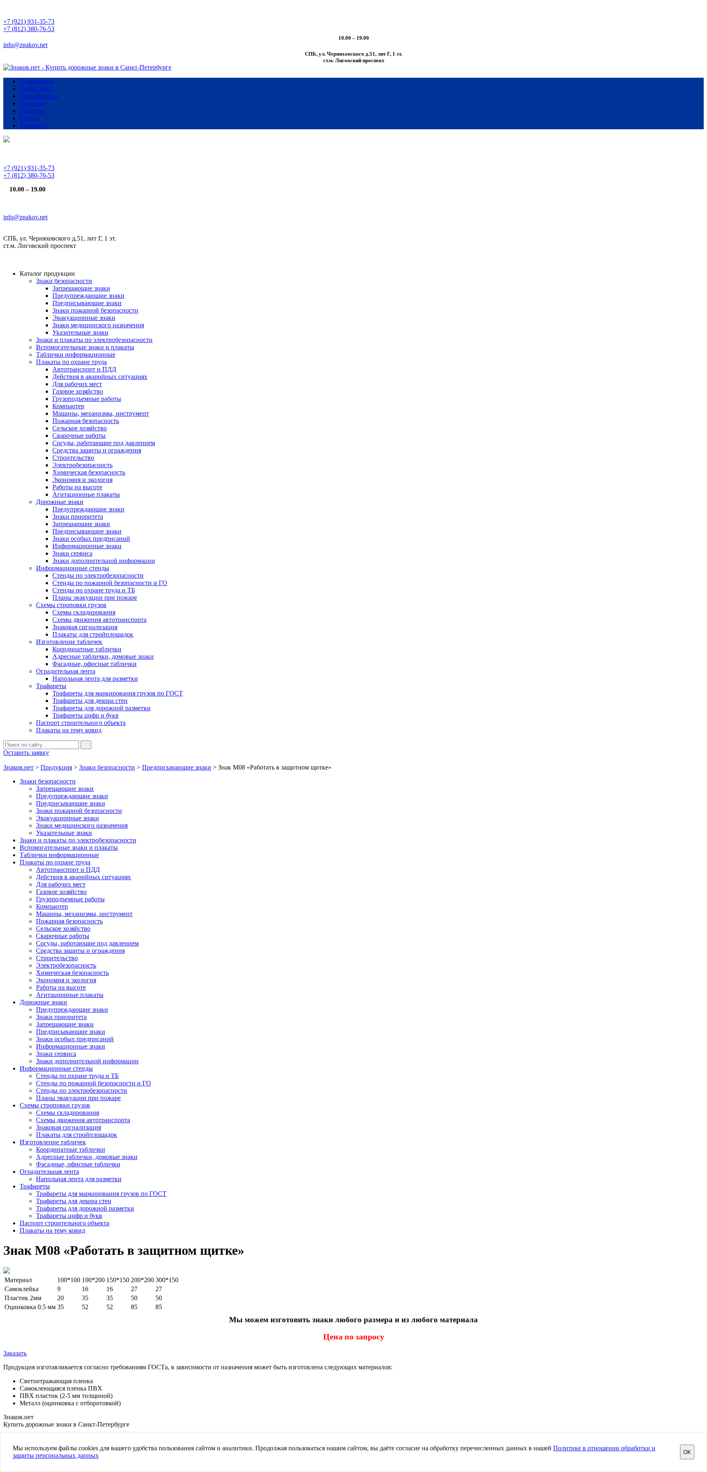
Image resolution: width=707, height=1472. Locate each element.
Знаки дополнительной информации (103, 560)
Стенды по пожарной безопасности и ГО (109, 582)
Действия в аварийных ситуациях (99, 376)
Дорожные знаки (59, 501)
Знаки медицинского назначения (98, 325)
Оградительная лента (65, 671)
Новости (32, 110)
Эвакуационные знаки (83, 317)
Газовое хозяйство (77, 391)
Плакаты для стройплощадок (92, 634)
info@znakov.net (25, 44)
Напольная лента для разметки (95, 678)
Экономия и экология (82, 479)
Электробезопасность (82, 464)
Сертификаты (39, 95)
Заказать (15, 1353)
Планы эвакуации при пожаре (94, 597)
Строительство (73, 457)
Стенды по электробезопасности (98, 575)
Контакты (33, 125)
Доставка (32, 103)
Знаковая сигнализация (84, 626)
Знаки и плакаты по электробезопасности (94, 339)
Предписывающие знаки (87, 302)
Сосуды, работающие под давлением (103, 442)
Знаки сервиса (72, 553)
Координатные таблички (87, 649)
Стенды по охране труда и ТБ (93, 590)
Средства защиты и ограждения (96, 450)
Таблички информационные (75, 354)
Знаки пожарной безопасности (95, 310)
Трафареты (51, 685)
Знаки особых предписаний (91, 538)
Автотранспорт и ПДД (84, 369)
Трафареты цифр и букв (85, 715)
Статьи (29, 118)
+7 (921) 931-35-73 (28, 21)
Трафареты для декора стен (90, 700)
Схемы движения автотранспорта (99, 619)
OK (687, 1452)
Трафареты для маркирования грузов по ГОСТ (117, 693)
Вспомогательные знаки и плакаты (85, 347)
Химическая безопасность (88, 472)
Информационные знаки (87, 545)
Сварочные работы (79, 435)
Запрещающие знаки (81, 288)
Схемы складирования (83, 612)
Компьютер (68, 406)
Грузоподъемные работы (86, 398)
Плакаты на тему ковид (68, 730)
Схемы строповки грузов (71, 604)
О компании (37, 81)
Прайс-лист (36, 88)
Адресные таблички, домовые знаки (103, 656)
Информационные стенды (72, 568)
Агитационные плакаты (86, 494)
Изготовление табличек (69, 641)
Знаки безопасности (64, 280)
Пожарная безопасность (85, 420)
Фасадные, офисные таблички (94, 663)
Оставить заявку (26, 752)
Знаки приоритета (77, 516)
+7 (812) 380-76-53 (28, 28)
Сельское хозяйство (79, 428)
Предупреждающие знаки (88, 295)
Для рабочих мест (77, 383)
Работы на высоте (77, 487)
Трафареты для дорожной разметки (101, 707)
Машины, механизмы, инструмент (100, 413)
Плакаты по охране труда (71, 361)
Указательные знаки (80, 332)
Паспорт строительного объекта (81, 722)
